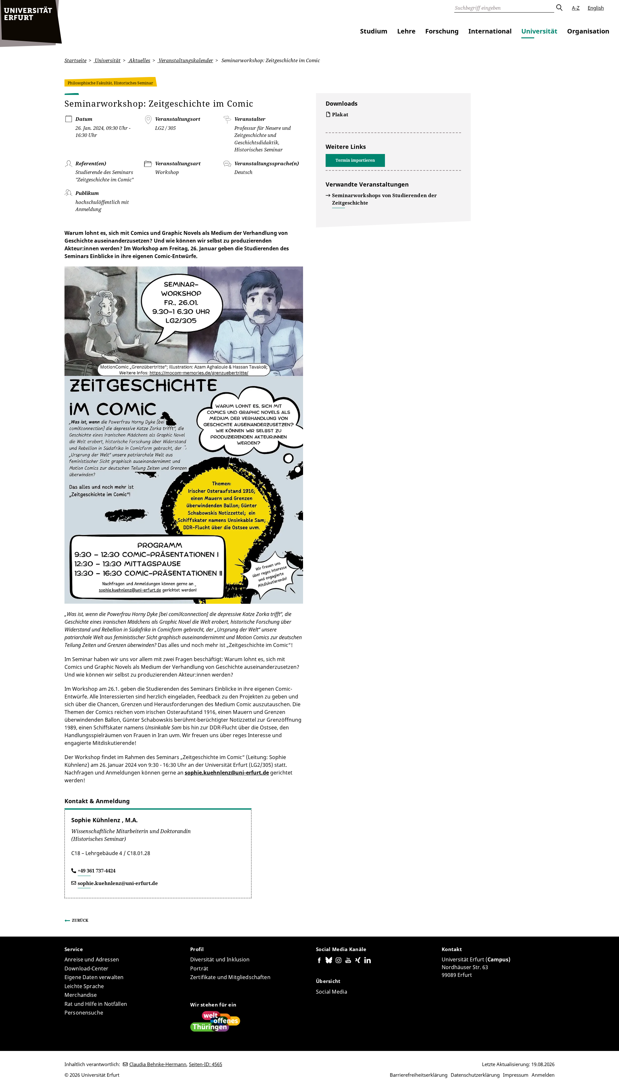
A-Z (576, 8)
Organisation (588, 31)
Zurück (80, 920)
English (596, 8)
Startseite (75, 60)
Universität (539, 31)
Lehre (406, 31)
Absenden (559, 8)
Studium (374, 31)
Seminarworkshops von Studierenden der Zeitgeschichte (384, 199)
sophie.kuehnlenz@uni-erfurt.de (227, 772)
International (490, 31)
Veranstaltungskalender (185, 60)
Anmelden (543, 1075)
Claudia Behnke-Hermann (157, 1064)
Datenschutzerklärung (475, 1075)
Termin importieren (355, 160)
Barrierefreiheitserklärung (418, 1075)
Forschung (442, 31)
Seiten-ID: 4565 (205, 1064)
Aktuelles (139, 60)
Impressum (515, 1075)
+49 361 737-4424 (96, 870)
